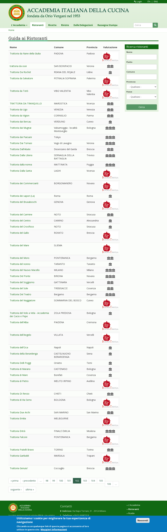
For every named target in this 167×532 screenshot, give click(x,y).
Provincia (131, 82)
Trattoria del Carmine (21, 214)
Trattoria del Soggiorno (22, 282)
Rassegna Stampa (107, 25)
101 (69, 480)
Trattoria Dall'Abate (20, 149)
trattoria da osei (18, 66)
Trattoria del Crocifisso (22, 226)
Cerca (142, 107)
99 (53, 480)
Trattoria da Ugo (18, 109)
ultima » (30, 489)
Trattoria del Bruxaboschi (23, 201)
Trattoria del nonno (20, 264)
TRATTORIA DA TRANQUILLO (26, 103)
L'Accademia (18, 25)
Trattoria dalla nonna (21, 164)
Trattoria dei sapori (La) (22, 195)
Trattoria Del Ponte (20, 276)
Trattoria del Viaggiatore (22, 300)
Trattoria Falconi (18, 437)
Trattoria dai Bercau (20, 121)
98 (47, 480)
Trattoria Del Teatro (20, 294)
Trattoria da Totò (19, 90)
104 (93, 480)
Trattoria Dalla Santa (21, 170)
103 (85, 480)
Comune (130, 72)
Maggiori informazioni (54, 529)
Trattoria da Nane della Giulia (25, 53)
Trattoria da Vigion (19, 115)
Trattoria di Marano (20, 369)
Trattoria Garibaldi (19, 455)
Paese (129, 91)
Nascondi (142, 520)
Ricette (52, 25)
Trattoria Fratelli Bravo (22, 449)
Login (139, 1)
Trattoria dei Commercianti (24, 183)
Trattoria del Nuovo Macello (25, 270)
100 (61, 480)
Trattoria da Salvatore (21, 78)
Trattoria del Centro (20, 220)
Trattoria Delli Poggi (20, 362)
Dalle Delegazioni (83, 25)
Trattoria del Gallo (19, 232)
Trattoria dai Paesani (21, 137)
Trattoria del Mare (19, 245)
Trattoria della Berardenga (24, 353)
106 (109, 483)
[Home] (69, 13)
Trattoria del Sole (19, 288)
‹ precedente (29, 480)
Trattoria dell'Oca (19, 347)
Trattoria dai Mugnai (20, 127)
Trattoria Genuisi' (19, 468)
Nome (129, 52)
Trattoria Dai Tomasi (21, 143)
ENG (156, 1)
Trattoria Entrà (17, 431)
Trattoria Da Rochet (20, 72)
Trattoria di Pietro (19, 381)
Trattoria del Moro (19, 257)
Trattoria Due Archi (20, 412)
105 (101, 480)
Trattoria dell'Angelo (20, 334)
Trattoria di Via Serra (20, 399)
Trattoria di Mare (19, 375)
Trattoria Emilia (18, 418)
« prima (14, 480)
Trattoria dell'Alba (19, 322)
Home (11, 30)
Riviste (65, 25)
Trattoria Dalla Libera (21, 155)
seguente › (16, 489)
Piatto (129, 62)
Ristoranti (38, 25)
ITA (148, 1)
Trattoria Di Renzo (19, 393)
